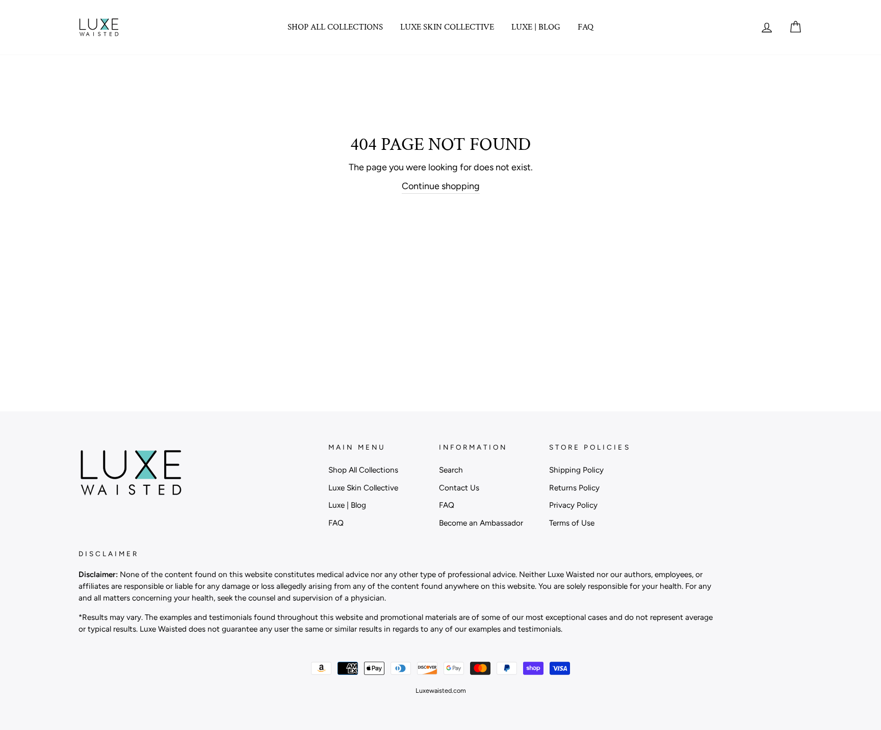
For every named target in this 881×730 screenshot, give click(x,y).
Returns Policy (574, 487)
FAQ (585, 27)
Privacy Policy (573, 505)
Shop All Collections (335, 27)
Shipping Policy (576, 470)
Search (451, 470)
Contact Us (459, 487)
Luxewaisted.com (441, 690)
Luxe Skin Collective (447, 27)
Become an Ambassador (481, 523)
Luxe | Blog (535, 27)
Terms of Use (571, 523)
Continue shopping (441, 186)
